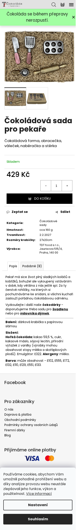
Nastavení (38, 504)
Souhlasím (38, 519)
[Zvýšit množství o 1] (67, 185)
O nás (8, 409)
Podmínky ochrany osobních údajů (31, 425)
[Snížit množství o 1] (46, 185)
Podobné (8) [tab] (32, 266)
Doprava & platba (17, 414)
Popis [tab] (13, 266)
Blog (7, 435)
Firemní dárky (14, 430)
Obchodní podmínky (20, 420)
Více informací (39, 493)
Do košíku (42, 198)
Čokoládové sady (48, 223)
